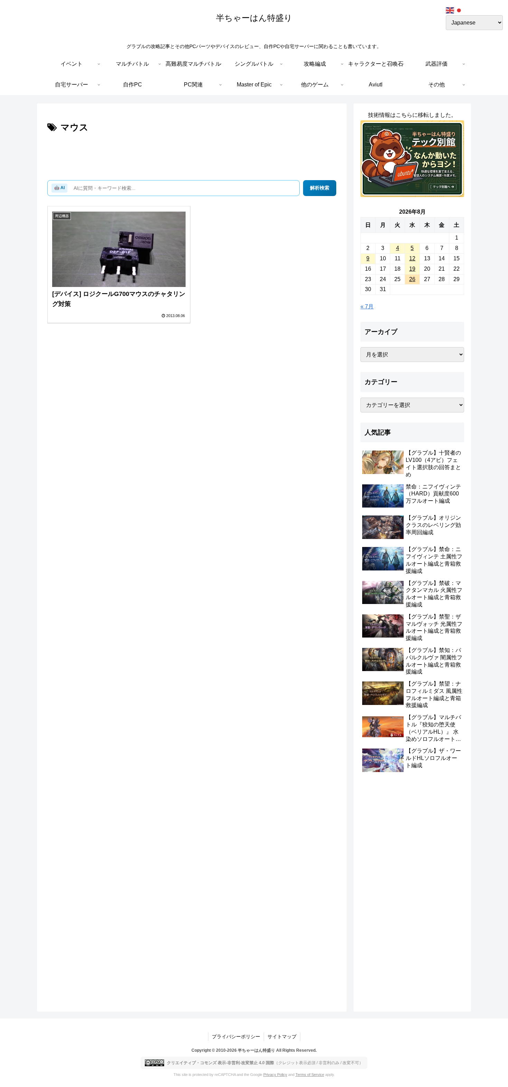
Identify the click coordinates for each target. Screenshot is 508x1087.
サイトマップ (282, 1036)
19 (412, 269)
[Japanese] (459, 10)
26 (412, 279)
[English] (450, 10)
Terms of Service (309, 1074)
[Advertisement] (191, 154)
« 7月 (367, 306)
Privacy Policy (275, 1074)
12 (412, 258)
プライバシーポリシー (236, 1036)
